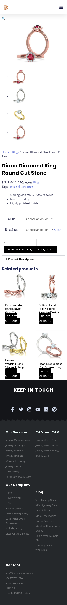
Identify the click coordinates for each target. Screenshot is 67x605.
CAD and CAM (47, 432)
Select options (11, 318)
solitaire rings (25, 186)
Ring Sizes (11, 229)
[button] (61, 7)
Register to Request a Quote (30, 249)
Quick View (15, 294)
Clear (57, 229)
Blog (39, 492)
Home (6, 152)
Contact (13, 565)
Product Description (21, 259)
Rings (15, 152)
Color (11, 219)
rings (11, 186)
